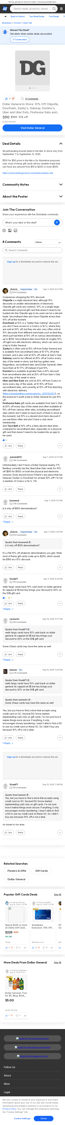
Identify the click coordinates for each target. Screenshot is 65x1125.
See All (57, 894)
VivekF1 (13, 579)
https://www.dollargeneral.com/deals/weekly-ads (28, 173)
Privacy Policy (9, 1109)
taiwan (13, 670)
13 (36, 947)
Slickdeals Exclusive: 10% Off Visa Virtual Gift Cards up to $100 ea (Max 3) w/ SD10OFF (43, 926)
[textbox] (28, 222)
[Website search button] (54, 8)
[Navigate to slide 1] (30, 88)
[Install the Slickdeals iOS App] (32, 1056)
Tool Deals (54, 16)
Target (7, 942)
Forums (17, 23)
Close (44, 1118)
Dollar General (16, 879)
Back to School (18, 16)
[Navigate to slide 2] (32, 88)
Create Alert (21, 39)
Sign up (11, 261)
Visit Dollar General (32, 127)
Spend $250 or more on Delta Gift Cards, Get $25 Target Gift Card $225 (16, 926)
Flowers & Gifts (17, 870)
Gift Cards (41, 870)
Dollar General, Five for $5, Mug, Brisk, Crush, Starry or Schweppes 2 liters (16, 994)
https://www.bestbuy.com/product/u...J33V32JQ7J (29, 393)
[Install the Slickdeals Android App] (32, 1047)
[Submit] (6, 250)
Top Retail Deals (36, 16)
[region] (32, 1110)
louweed (14, 500)
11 (10, 99)
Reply (20, 446)
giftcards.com (38, 942)
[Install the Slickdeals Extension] (32, 1038)
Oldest (38, 242)
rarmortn (14, 619)
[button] (13, 99)
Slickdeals (7, 23)
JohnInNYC (15, 457)
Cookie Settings (22, 1118)
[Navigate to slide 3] (35, 88)
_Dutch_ (13, 289)
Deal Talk (27, 23)
